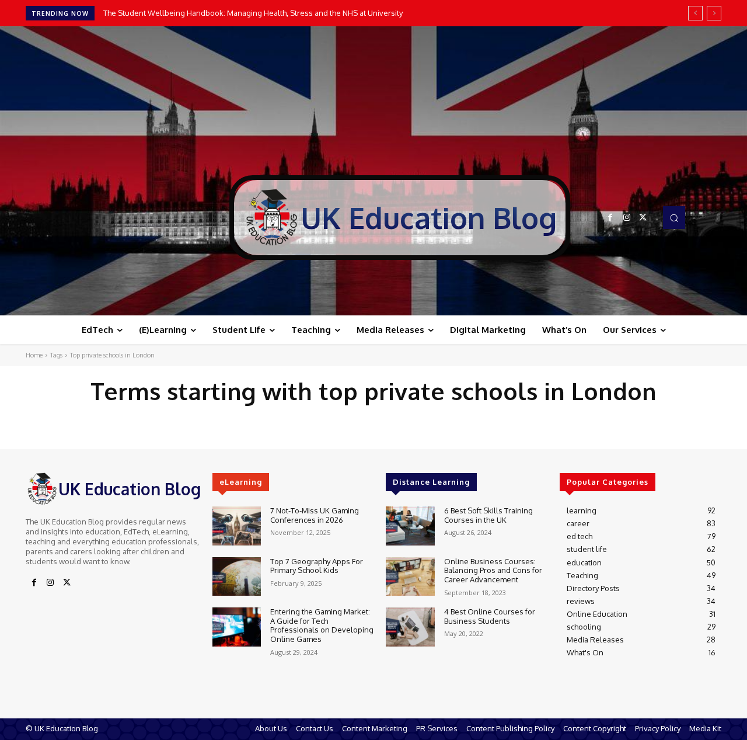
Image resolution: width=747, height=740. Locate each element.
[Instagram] (627, 218)
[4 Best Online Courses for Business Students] (410, 627)
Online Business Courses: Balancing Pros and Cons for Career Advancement (493, 570)
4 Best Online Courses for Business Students (489, 616)
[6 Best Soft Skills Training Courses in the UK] (410, 526)
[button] (674, 217)
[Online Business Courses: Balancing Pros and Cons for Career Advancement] (410, 576)
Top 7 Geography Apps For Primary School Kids (316, 566)
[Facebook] (610, 218)
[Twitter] (643, 218)
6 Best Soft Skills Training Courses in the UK (488, 515)
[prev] (695, 13)
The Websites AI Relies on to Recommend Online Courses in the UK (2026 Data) (244, 13)
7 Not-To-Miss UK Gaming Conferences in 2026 (314, 515)
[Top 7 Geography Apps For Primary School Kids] (236, 576)
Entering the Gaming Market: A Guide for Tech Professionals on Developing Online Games (322, 625)
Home (34, 355)
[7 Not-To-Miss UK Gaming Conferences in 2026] (236, 526)
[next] (714, 13)
